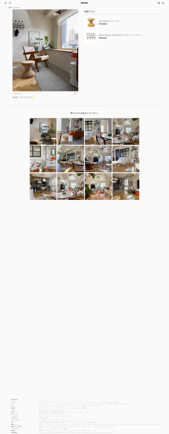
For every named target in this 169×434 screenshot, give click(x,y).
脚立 (48, 418)
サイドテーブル (92, 401)
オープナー (111, 432)
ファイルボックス (78, 412)
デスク (72, 401)
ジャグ (73, 432)
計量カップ (84, 430)
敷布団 (62, 422)
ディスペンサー (83, 426)
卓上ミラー (55, 414)
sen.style (16, 7)
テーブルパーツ (107, 401)
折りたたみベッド (66, 420)
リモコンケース (70, 412)
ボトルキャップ (104, 432)
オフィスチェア (54, 406)
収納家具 (13, 408)
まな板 (47, 430)
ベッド (40, 420)
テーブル (13, 401)
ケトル (90, 432)
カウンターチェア (46, 406)
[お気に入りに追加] (76, 93)
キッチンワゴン (45, 426)
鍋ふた (56, 428)
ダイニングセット (61, 401)
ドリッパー (94, 430)
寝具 (12, 422)
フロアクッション (105, 403)
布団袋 (57, 412)
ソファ (12, 403)
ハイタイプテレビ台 (62, 410)
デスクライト (89, 424)
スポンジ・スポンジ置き (93, 426)
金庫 (42, 418)
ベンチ (81, 406)
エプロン (114, 426)
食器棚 (40, 426)
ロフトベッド (53, 420)
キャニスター (41, 432)
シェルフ (52, 408)
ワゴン (73, 408)
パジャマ (96, 422)
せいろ (89, 430)
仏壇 (45, 418)
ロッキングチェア (62, 406)
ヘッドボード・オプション (82, 420)
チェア (12, 406)
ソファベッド (52, 403)
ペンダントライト (59, 424)
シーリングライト (42, 424)
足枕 (92, 422)
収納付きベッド (45, 420)
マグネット (102, 426)
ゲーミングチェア (71, 406)
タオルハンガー (63, 426)
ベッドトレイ (77, 422)
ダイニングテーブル (43, 401)
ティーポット (78, 432)
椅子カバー (97, 406)
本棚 (56, 408)
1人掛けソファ (72, 403)
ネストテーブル (84, 401)
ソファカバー (116, 403)
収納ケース (45, 412)
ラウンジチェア (79, 403)
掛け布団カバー (56, 422)
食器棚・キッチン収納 (16, 426)
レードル (58, 430)
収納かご (13, 412)
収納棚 (84, 408)
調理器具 (13, 430)
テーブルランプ (82, 424)
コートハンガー (49, 416)
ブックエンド (63, 412)
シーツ (66, 422)
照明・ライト (14, 424)
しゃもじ (69, 430)
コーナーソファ (59, 403)
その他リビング (14, 418)
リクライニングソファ (88, 403)
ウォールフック (57, 416)
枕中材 (46, 422)
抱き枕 (89, 422)
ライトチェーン (136, 424)
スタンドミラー (42, 414)
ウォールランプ (74, 424)
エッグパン (46, 428)
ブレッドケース (48, 432)
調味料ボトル (59, 432)
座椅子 (85, 406)
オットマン (65, 403)
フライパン (41, 428)
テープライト (144, 424)
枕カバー (42, 422)
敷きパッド (71, 422)
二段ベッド (59, 420)
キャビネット (41, 408)
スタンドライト (66, 424)
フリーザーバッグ (67, 432)
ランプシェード (150, 424)
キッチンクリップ (96, 432)
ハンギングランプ (105, 424)
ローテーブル (78, 401)
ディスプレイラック (61, 408)
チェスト (47, 408)
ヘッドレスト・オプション (126, 403)
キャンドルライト (114, 424)
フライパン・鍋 (14, 428)
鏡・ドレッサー (14, 414)
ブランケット (84, 422)
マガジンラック (78, 408)
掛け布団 (51, 422)
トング (62, 430)
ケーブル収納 (86, 412)
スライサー (74, 430)
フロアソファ (97, 403)
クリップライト (122, 424)
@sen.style (18, 93)
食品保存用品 (14, 432)
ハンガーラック (14, 416)
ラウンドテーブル (52, 401)
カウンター (67, 401)
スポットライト (50, 424)
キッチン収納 (53, 426)
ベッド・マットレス (15, 420)
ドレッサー (61, 414)
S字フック (68, 416)
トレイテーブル (100, 401)
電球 (156, 424)
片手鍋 (51, 428)
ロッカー (69, 408)
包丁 (44, 430)
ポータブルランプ (97, 424)
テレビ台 (13, 410)
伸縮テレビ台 (46, 410)
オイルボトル (85, 432)
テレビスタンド (53, 410)
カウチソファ (45, 403)
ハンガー (63, 416)
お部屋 (10, 7)
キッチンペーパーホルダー (74, 426)
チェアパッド (91, 406)
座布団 (111, 403)
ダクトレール (129, 424)
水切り (58, 426)
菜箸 (66, 430)
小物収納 (54, 412)
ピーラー (80, 430)
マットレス (73, 420)
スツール (78, 406)
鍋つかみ (61, 428)
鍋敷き (65, 428)
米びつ (54, 432)
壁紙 (40, 418)
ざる (54, 430)
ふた (50, 412)
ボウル (51, 430)
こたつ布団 (114, 401)
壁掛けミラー (49, 414)
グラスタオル (108, 426)
